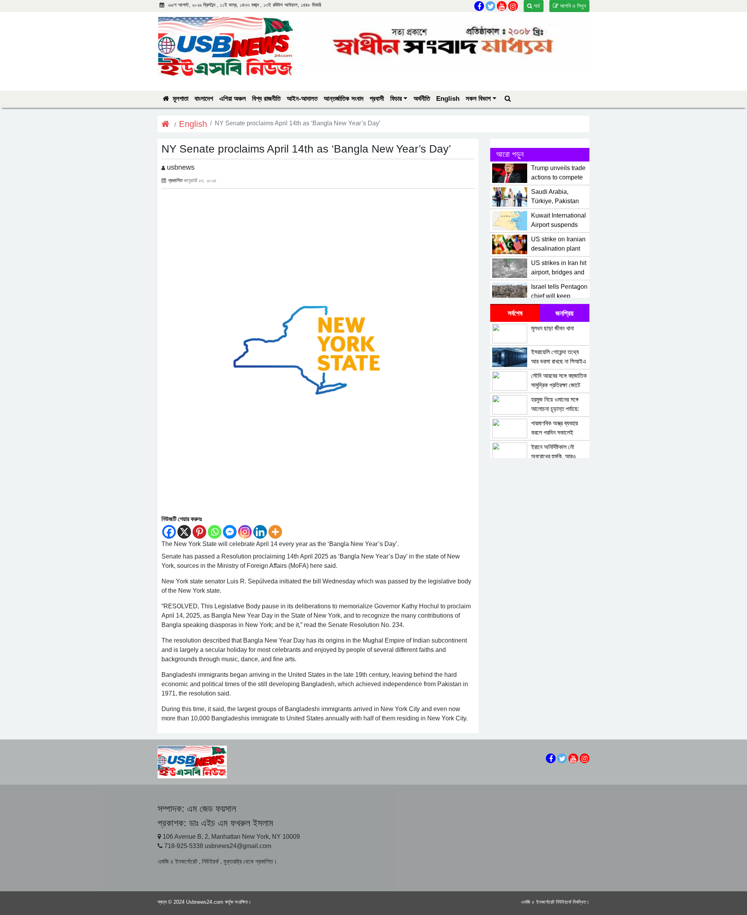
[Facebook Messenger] (230, 532)
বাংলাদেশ (204, 98)
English (447, 98)
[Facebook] (169, 532)
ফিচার (396, 98)
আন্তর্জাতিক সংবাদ (343, 98)
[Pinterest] (199, 532)
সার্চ (536, 6)
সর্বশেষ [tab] (515, 313)
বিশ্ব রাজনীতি (266, 98)
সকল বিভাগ (478, 98)
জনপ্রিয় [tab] (564, 313)
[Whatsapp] (214, 532)
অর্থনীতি (422, 98)
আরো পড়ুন (510, 154)
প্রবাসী (377, 98)
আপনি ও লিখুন (572, 6)
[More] (275, 532)
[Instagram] (245, 532)
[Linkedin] (260, 532)
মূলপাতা (179, 98)
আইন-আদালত (302, 98)
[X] (184, 532)
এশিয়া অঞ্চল (232, 98)
